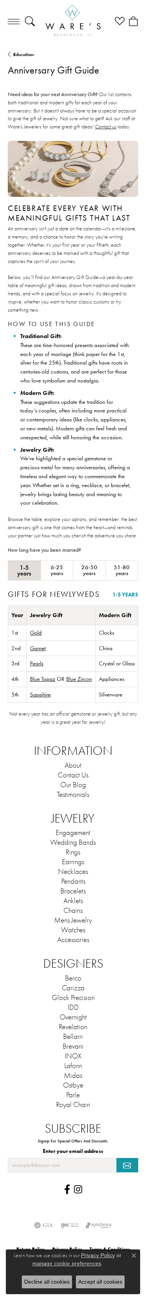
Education (23, 54)
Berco (73, 978)
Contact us (105, 126)
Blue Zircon (79, 678)
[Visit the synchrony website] (99, 1225)
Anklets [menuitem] (73, 900)
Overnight (73, 1017)
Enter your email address (73, 1151)
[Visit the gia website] (43, 1225)
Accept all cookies (100, 1282)
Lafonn (73, 1065)
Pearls (36, 663)
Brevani (73, 1046)
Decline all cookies (47, 1282)
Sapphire (40, 694)
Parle (73, 1095)
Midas (73, 1075)
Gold (36, 632)
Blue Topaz (42, 678)
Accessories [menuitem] (73, 939)
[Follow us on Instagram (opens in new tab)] (78, 1189)
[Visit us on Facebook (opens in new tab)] (67, 1189)
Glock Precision (73, 997)
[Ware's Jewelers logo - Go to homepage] (73, 21)
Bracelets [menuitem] (73, 891)
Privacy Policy (98, 1255)
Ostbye (73, 1085)
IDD (73, 1007)
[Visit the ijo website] (69, 1225)
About (73, 765)
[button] (30, 21)
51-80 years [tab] (122, 570)
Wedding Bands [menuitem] (73, 842)
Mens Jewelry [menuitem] (73, 920)
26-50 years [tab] (89, 570)
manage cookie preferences (66, 1263)
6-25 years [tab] (57, 570)
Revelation (73, 1027)
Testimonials (73, 794)
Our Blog (73, 785)
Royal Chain (73, 1104)
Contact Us (73, 775)
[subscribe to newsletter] (127, 1165)
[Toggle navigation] (13, 21)
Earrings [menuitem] (73, 862)
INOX (73, 1056)
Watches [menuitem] (73, 930)
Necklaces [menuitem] (73, 871)
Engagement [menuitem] (73, 832)
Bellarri (73, 1036)
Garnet (38, 648)
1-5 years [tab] (24, 570)
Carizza (73, 988)
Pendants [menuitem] (73, 881)
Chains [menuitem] (73, 910)
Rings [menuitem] (73, 852)
